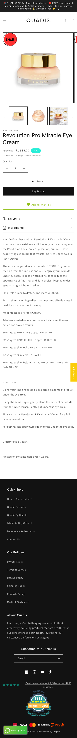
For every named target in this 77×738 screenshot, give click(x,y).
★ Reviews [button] (73, 372)
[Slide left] (4, 117)
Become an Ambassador (21, 531)
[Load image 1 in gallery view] (18, 116)
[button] (4, 20)
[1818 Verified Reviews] (38, 717)
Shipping (18, 155)
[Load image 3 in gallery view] (58, 116)
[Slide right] (73, 117)
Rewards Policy (16, 594)
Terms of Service (16, 569)
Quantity (7, 161)
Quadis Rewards (16, 507)
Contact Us (13, 539)
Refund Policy (15, 577)
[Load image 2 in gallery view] (38, 116)
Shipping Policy (16, 585)
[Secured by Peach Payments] (51, 725)
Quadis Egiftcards (17, 515)
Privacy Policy (15, 561)
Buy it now (38, 191)
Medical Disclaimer (18, 602)
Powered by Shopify (50, 731)
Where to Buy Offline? (19, 523)
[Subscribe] (59, 658)
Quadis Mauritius (33, 731)
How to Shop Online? (19, 499)
